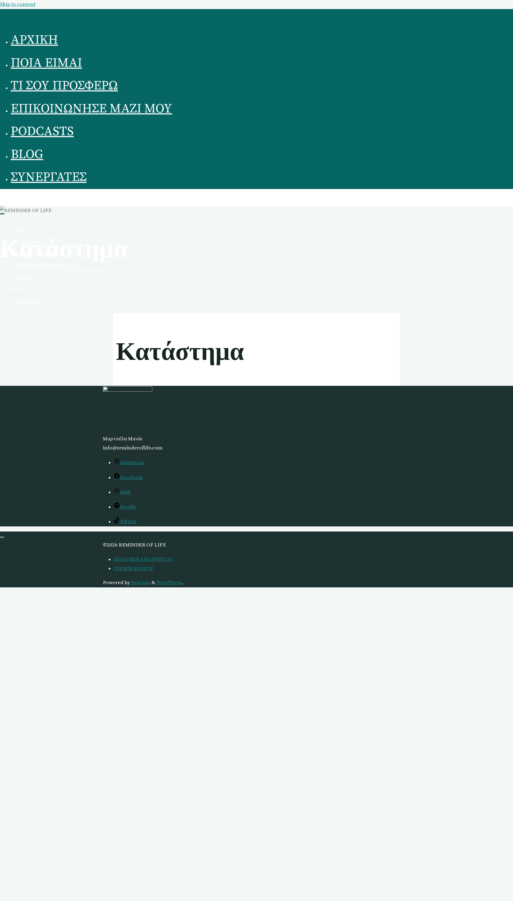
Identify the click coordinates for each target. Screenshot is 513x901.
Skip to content (18, 4)
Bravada (140, 583)
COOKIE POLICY (133, 568)
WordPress (169, 583)
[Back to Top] (2, 537)
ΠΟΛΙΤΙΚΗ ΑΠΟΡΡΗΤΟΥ (143, 559)
